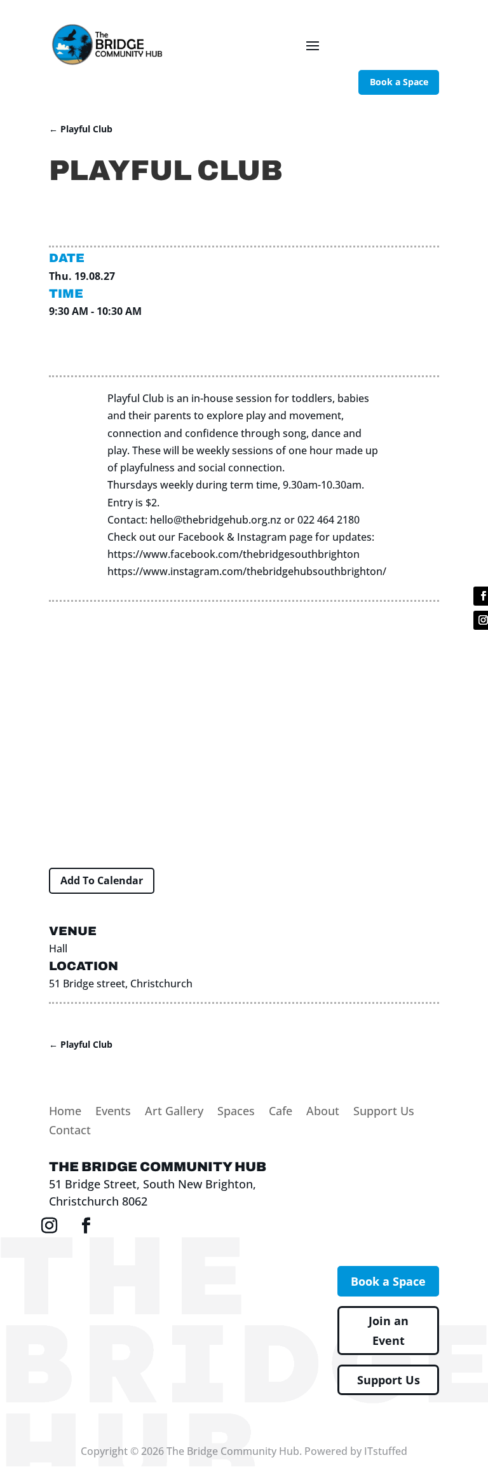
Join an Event (389, 1330)
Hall (58, 949)
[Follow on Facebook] (86, 1226)
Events (113, 1112)
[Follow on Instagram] (49, 1226)
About (322, 1112)
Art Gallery (174, 1112)
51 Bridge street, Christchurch (121, 984)
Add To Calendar (101, 880)
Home (65, 1112)
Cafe (280, 1112)
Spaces (236, 1112)
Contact (70, 1131)
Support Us (383, 1112)
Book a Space (399, 82)
